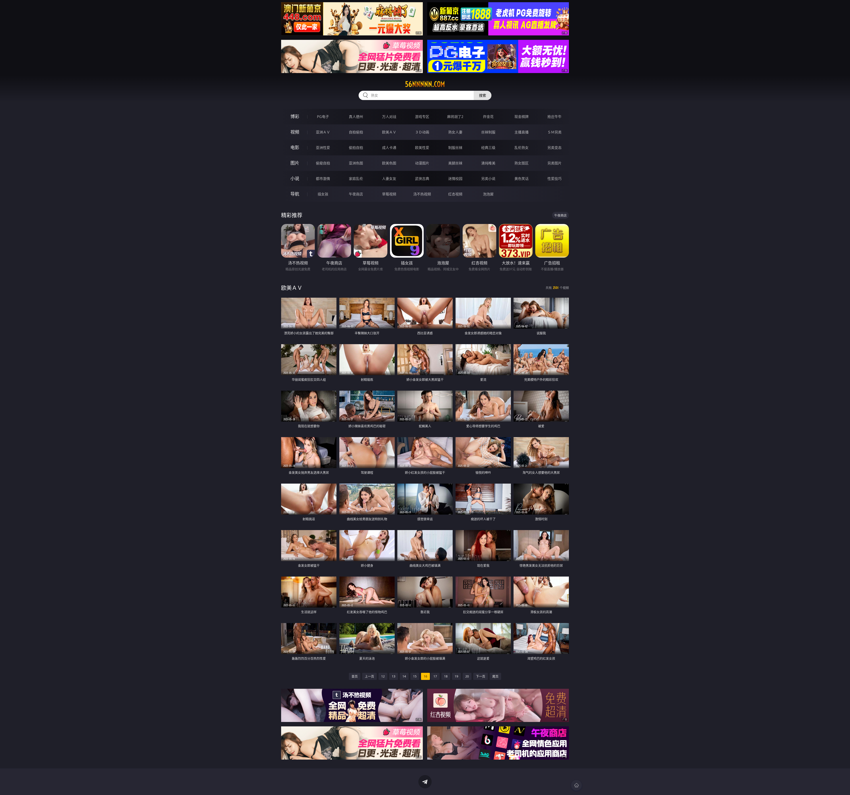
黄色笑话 (521, 178)
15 (415, 676)
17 (435, 676)
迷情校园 (455, 178)
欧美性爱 (422, 147)
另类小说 (488, 178)
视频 (294, 132)
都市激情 (323, 178)
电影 (294, 148)
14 (404, 676)
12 (383, 676)
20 (467, 676)
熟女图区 (521, 163)
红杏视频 (455, 194)
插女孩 (323, 194)
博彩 (294, 117)
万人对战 (389, 116)
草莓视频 (389, 194)
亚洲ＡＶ (323, 132)
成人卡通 (389, 147)
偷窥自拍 (323, 163)
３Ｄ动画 (422, 132)
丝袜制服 (488, 132)
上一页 (369, 676)
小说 (294, 178)
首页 (355, 676)
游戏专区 (422, 116)
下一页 (480, 676)
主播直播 (521, 132)
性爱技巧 (554, 178)
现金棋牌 (521, 116)
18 (446, 676)
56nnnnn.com (425, 84)
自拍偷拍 (356, 132)
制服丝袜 (455, 147)
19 (456, 676)
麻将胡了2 (455, 116)
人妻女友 (389, 178)
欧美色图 (389, 163)
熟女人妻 (455, 132)
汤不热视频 (422, 194)
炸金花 (488, 116)
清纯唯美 (488, 163)
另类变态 (554, 147)
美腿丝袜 (455, 163)
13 (393, 676)
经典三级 (488, 147)
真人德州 (356, 116)
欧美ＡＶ (389, 132)
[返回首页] (576, 785)
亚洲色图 (356, 163)
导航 (294, 194)
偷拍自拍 (356, 147)
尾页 (495, 676)
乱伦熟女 (521, 147)
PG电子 (323, 116)
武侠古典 (422, 178)
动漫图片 (422, 163)
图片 (294, 163)
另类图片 (554, 163)
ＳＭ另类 (554, 132)
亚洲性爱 (323, 147)
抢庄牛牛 (554, 116)
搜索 (482, 95)
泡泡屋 (488, 194)
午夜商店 (356, 194)
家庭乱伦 (356, 178)
